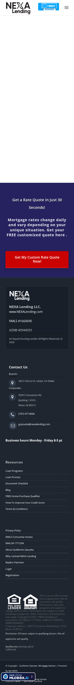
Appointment (48, 6)
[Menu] (66, 7)
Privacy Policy (13, 530)
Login (9, 569)
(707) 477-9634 (26, 413)
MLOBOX (13, 670)
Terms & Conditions (17, 509)
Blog (8, 490)
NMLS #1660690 (20, 321)
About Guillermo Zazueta (20, 549)
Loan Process (13, 477)
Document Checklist (17, 483)
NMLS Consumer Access (19, 537)
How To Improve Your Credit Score (25, 502)
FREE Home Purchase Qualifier (23, 496)
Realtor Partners (15, 562)
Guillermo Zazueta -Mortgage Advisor (37, 665)
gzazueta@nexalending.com (34, 424)
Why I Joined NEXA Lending (21, 556)
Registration (12, 575)
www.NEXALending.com (26, 312)
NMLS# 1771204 (15, 543)
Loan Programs (14, 471)
